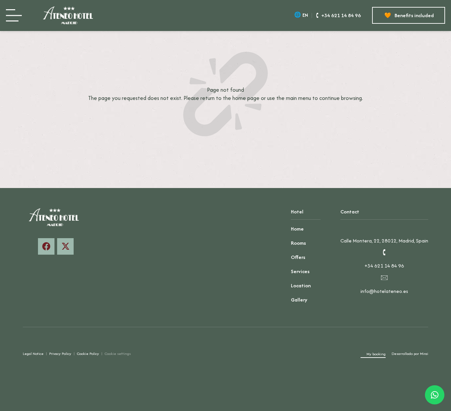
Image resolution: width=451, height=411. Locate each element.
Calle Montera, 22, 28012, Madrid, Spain (384, 240)
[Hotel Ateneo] (70, 15)
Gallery (299, 299)
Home (297, 229)
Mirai (424, 353)
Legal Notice (33, 353)
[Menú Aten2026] (16, 15)
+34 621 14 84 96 (384, 265)
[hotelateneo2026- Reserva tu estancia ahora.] (65, 246)
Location (301, 285)
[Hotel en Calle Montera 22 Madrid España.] (384, 227)
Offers (298, 257)
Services (300, 271)
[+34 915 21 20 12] (384, 252)
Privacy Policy (60, 353)
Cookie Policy (88, 353)
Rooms (298, 243)
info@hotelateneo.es (384, 291)
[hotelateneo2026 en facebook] (46, 246)
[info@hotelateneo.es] (384, 277)
